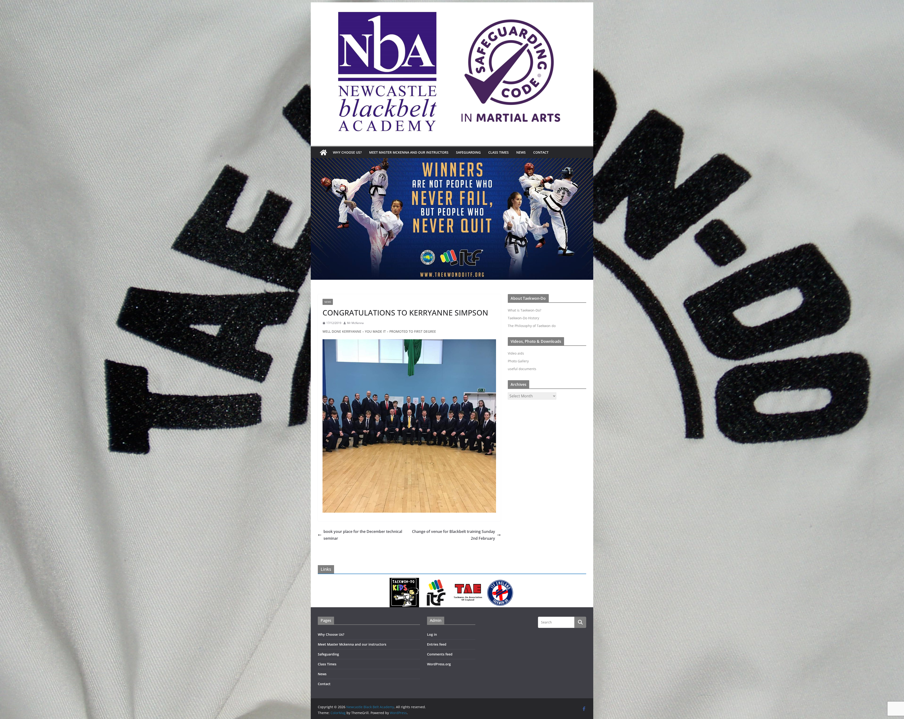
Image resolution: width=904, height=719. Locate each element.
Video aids (516, 353)
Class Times (498, 152)
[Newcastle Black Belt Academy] (323, 152)
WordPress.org (439, 664)
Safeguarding (468, 152)
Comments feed (439, 654)
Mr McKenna (355, 323)
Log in (432, 634)
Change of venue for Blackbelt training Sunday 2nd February (453, 535)
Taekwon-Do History (523, 318)
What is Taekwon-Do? (524, 310)
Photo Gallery (518, 361)
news (327, 302)
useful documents (522, 369)
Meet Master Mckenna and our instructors (408, 152)
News (521, 152)
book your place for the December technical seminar (362, 535)
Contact (541, 152)
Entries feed (436, 644)
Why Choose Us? (347, 152)
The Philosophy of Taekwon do (532, 326)
